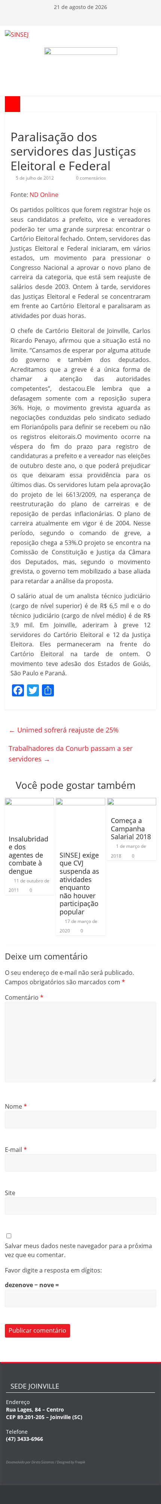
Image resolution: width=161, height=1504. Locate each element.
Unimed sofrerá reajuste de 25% (64, 729)
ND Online (44, 195)
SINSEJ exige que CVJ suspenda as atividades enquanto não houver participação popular (79, 883)
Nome (16, 1106)
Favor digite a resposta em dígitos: (53, 1270)
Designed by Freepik (71, 1462)
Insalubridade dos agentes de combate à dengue (28, 855)
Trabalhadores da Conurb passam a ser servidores (71, 754)
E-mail (16, 1149)
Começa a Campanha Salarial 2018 (131, 828)
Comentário (24, 997)
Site (10, 1193)
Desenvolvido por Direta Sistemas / (31, 1462)
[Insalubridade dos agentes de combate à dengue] (29, 802)
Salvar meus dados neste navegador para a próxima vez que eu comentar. (78, 1250)
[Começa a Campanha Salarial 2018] (131, 802)
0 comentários (90, 178)
